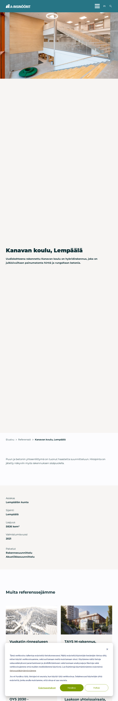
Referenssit (24, 439)
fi (104, 6)
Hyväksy (72, 687)
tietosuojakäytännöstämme (23, 670)
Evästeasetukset (47, 687)
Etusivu (10, 439)
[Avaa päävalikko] (97, 6)
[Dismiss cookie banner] (107, 650)
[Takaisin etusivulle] (18, 6)
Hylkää (96, 687)
